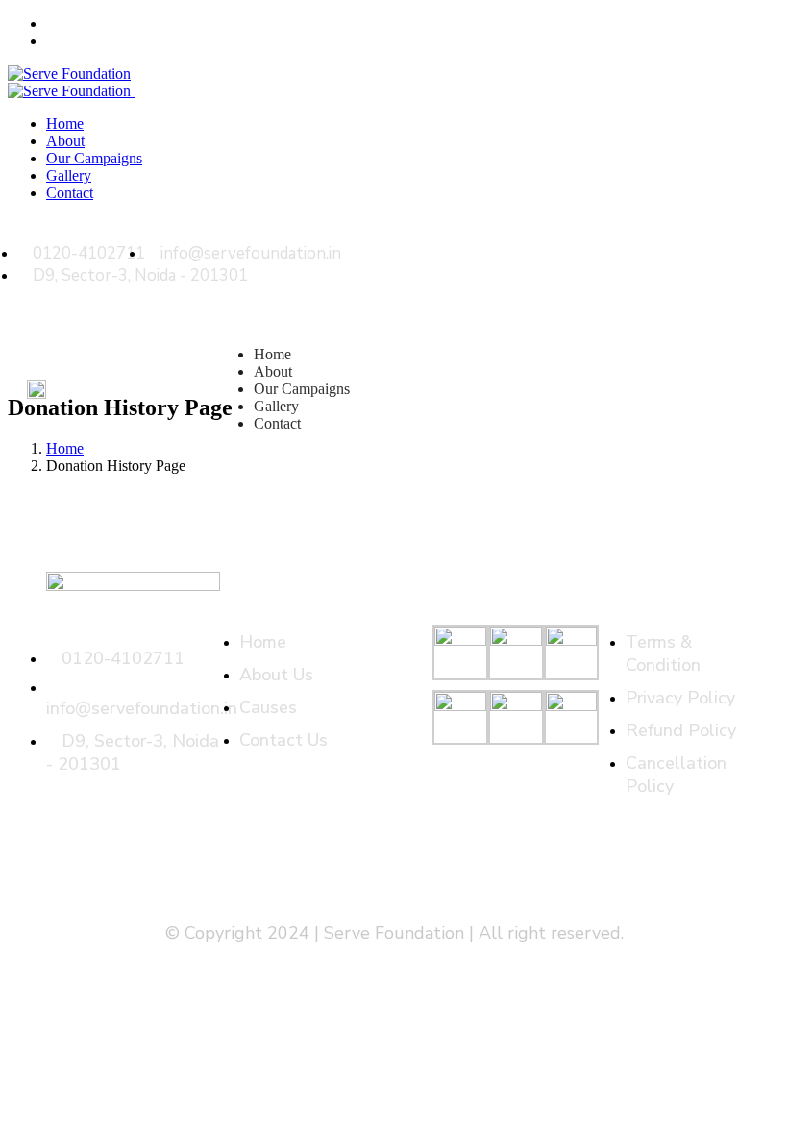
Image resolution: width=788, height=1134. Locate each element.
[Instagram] (756, 241)
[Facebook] (722, 241)
